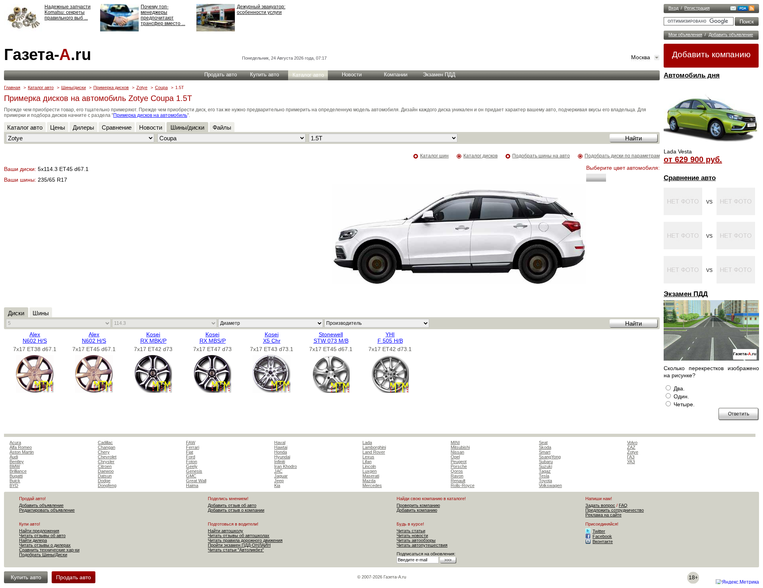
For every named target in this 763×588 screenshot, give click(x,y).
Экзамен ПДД (686, 294)
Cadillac (105, 442)
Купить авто (264, 75)
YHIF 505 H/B (390, 337)
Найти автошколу (225, 530)
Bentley (17, 461)
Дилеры (83, 127)
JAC (278, 471)
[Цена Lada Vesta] (711, 145)
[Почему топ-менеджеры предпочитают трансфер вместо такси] (119, 30)
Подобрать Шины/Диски (43, 554)
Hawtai (280, 447)
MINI (455, 442)
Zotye (141, 87)
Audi (14, 456)
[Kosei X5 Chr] (271, 391)
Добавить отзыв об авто (232, 505)
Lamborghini (374, 447)
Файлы (222, 127)
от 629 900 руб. (693, 159)
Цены (57, 127)
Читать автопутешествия (422, 545)
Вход (673, 8)
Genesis (194, 471)
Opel (455, 456)
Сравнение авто (690, 178)
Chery (104, 452)
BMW (15, 466)
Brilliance (18, 471)
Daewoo (106, 471)
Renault (458, 480)
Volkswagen (550, 485)
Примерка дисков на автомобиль (150, 115)
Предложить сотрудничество (614, 510)
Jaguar (281, 476)
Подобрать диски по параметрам (622, 156)
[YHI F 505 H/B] (390, 391)
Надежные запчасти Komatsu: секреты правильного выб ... (68, 12)
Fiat (189, 452)
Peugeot (459, 461)
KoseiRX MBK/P (153, 337)
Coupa (161, 87)
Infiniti (279, 461)
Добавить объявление (731, 34)
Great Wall (196, 480)
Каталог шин (434, 156)
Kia (277, 485)
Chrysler (106, 461)
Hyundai (282, 456)
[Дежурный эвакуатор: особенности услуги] (215, 30)
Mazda (369, 480)
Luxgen (369, 471)
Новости (352, 75)
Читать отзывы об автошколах (238, 535)
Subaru (546, 461)
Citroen (105, 466)
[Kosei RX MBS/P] (212, 391)
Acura (15, 442)
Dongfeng (107, 485)
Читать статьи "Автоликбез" (236, 549)
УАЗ (631, 461)
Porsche (459, 466)
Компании (395, 75)
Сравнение (117, 127)
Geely (192, 466)
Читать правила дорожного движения (245, 540)
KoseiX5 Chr (272, 337)
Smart (544, 452)
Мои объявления (685, 34)
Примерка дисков (111, 87)
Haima (192, 485)
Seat (543, 442)
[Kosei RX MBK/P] (153, 391)
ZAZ (631, 447)
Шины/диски (73, 87)
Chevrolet (107, 456)
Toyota (545, 480)
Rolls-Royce (462, 485)
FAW (190, 442)
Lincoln (369, 466)
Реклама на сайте (603, 514)
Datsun (105, 476)
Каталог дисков (480, 156)
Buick (15, 480)
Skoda (545, 447)
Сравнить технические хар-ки (49, 549)
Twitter (599, 531)
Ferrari (192, 447)
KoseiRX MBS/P (212, 337)
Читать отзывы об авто (42, 535)
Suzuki (545, 466)
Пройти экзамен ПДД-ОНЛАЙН (239, 545)
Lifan (367, 461)
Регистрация (697, 8)
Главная (12, 87)
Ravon (457, 476)
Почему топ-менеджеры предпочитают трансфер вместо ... (163, 15)
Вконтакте (603, 541)
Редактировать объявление (47, 510)
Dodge (104, 480)
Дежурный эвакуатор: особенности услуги (261, 9)
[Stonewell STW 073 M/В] (331, 391)
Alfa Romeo (21, 447)
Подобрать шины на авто (541, 156)
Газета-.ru (47, 54)
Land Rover (373, 452)
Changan (106, 447)
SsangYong (550, 456)
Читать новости (412, 535)
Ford (190, 456)
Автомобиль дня (692, 75)
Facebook (602, 536)
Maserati (370, 476)
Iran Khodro (285, 466)
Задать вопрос (600, 505)
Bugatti (16, 476)
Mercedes (372, 485)
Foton (191, 461)
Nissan (457, 452)
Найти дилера (33, 540)
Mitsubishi (460, 447)
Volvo (632, 442)
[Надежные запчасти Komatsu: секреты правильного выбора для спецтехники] (23, 30)
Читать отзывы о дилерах (45, 545)
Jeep (279, 480)
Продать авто (220, 75)
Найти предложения (39, 530)
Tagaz (545, 471)
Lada (367, 442)
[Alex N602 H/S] (35, 391)
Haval (279, 442)
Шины (41, 313)
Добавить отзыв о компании (236, 510)
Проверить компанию (418, 505)
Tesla (544, 476)
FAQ (623, 505)
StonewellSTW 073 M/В (331, 337)
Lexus (368, 456)
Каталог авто (308, 75)
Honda (280, 452)
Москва (640, 57)
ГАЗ (631, 456)
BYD (14, 485)
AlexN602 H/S (35, 337)
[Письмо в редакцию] (733, 9)
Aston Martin (22, 452)
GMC (191, 476)
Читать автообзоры (416, 540)
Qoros (457, 471)
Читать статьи (411, 530)
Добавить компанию (711, 54)
